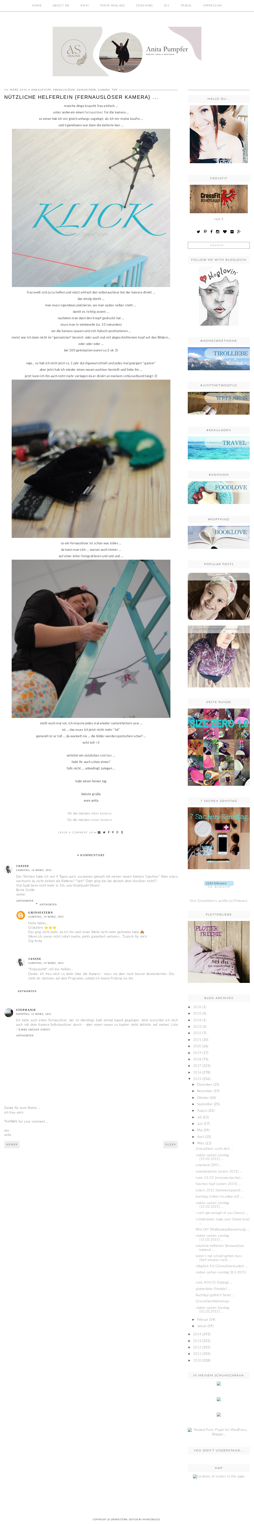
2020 (197, 1046)
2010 (197, 1360)
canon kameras (101, 820)
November (205, 1091)
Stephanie (26, 1009)
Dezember (204, 1084)
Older (170, 1144)
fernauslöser (64, 90)
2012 (197, 1347)
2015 (197, 1079)
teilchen (106, 755)
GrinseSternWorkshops (212, 1301)
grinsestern (86, 90)
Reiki (85, 5)
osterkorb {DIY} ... (209, 1165)
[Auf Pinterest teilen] (113, 832)
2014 (197, 1334)
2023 (197, 1026)
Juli (199, 1117)
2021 (197, 1040)
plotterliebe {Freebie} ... (213, 1289)
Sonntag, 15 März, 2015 (33, 1014)
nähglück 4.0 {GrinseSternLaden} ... (222, 1266)
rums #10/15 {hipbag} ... (214, 1282)
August (202, 1110)
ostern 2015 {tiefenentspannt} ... (220, 1190)
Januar (202, 1326)
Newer (12, 1144)
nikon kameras (101, 813)
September (205, 1104)
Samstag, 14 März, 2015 (34, 870)
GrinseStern (119, 1519)
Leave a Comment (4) (75, 832)
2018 (197, 1059)
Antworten (24, 900)
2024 (197, 1020)
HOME (37, 5)
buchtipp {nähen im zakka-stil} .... (220, 1196)
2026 (197, 1007)
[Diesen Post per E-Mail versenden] (99, 832)
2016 (197, 1072)
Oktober (203, 1098)
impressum (212, 5)
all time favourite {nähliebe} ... (219, 629)
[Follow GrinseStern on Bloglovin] (219, 327)
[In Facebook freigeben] (108, 832)
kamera (104, 90)
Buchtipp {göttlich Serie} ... (215, 1295)
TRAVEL (186, 5)
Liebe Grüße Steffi (34, 1029)
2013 (197, 1341)
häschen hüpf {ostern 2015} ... (218, 1184)
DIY (167, 5)
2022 (197, 1033)
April (200, 1137)
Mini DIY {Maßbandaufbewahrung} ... (223, 1229)
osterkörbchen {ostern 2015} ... (219, 1171)
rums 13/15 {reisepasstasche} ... (220, 1178)
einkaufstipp (41, 90)
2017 (197, 1066)
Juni (200, 1124)
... (219, 576)
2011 (197, 1354)
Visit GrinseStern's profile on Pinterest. (219, 901)
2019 (197, 1053)
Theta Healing (112, 5)
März (201, 1143)
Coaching (144, 5)
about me (61, 5)
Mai (200, 1130)
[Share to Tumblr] (122, 832)
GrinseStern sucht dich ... (214, 1149)
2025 (197, 1013)
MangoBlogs (151, 1519)
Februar (202, 1319)
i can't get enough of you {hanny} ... (222, 1213)
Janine (22, 866)
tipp (115, 90)
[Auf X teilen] (104, 832)
